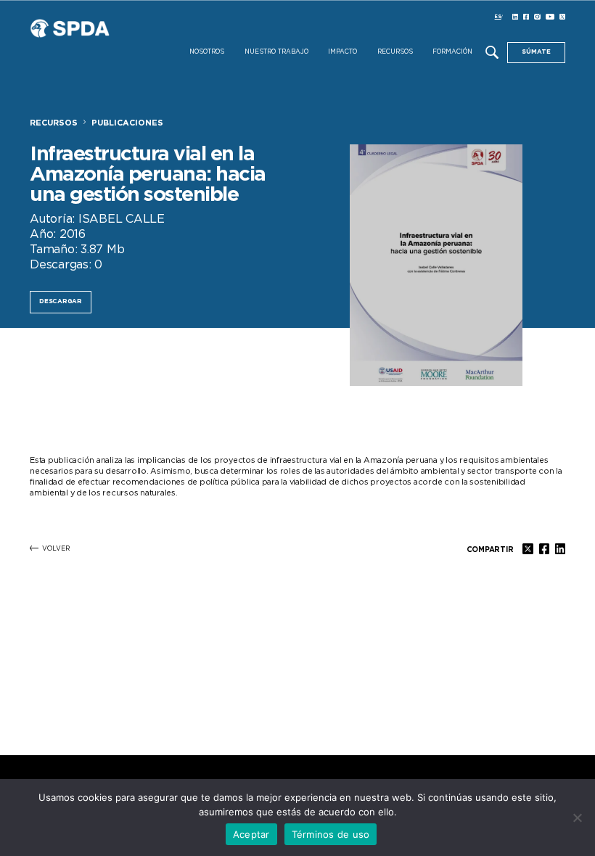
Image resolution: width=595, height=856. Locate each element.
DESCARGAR (60, 301)
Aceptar (251, 834)
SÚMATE (536, 52)
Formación (452, 52)
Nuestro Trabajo (276, 52)
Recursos (395, 52)
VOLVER (56, 549)
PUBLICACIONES (127, 123)
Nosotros (206, 52)
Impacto (342, 52)
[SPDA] (109, 41)
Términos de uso (331, 834)
